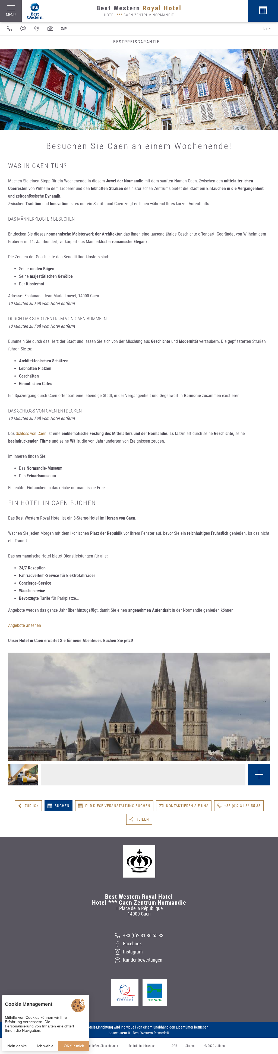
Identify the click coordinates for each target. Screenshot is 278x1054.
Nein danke (17, 1046)
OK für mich (74, 1046)
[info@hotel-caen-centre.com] (23, 28)
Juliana (220, 1046)
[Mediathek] (50, 28)
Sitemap (190, 1046)
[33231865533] (9, 28)
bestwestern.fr (119, 1033)
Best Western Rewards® (151, 1033)
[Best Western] (32, 11)
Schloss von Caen (31, 433)
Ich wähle (45, 1046)
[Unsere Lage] (36, 28)
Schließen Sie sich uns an (103, 1046)
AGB (174, 1046)
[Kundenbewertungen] (64, 28)
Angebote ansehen (24, 625)
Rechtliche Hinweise (141, 1046)
